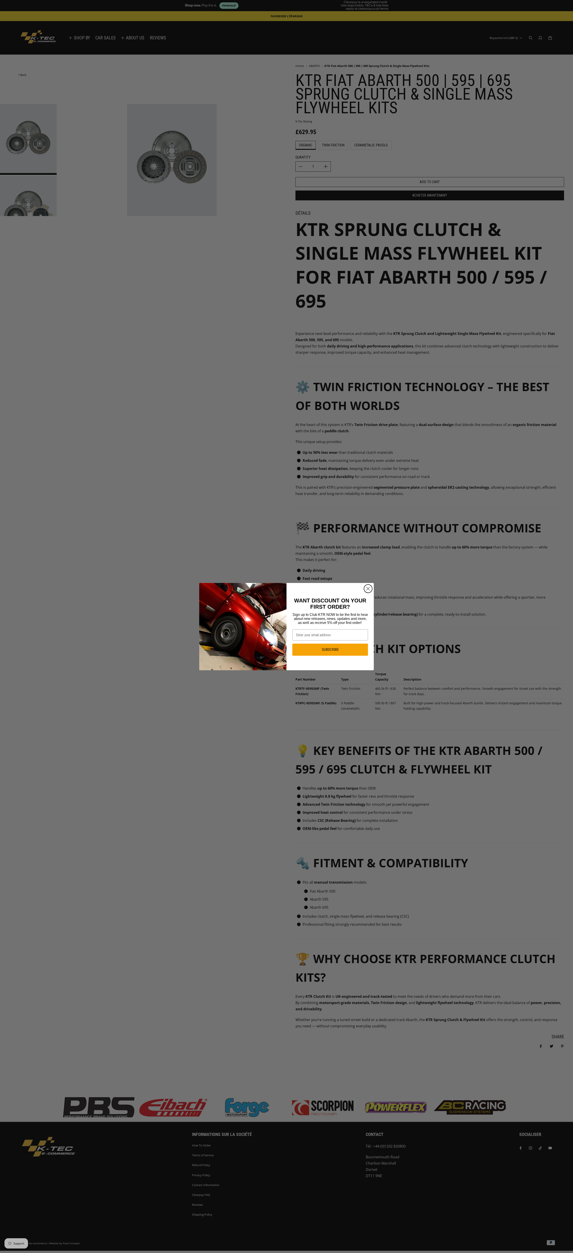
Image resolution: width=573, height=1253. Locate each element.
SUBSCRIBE (330, 649)
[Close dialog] (368, 589)
